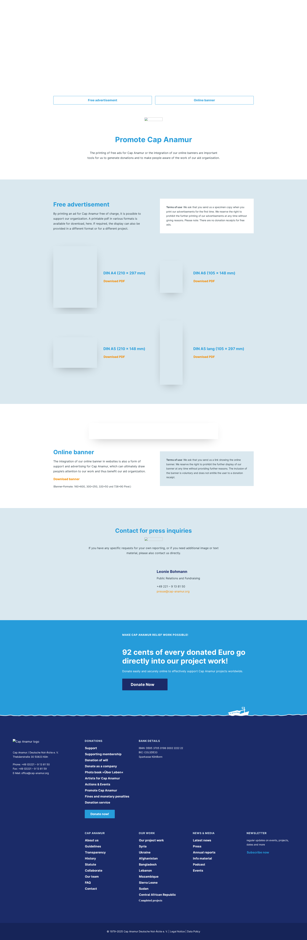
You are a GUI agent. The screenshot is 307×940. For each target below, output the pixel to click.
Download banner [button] (66, 479)
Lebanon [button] (145, 870)
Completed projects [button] (150, 900)
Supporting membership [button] (103, 754)
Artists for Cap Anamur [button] (102, 778)
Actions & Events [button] (97, 784)
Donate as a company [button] (101, 766)
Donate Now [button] (142, 684)
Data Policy (193, 931)
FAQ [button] (88, 882)
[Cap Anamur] (72, 10)
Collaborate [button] (93, 870)
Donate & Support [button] (179, 10)
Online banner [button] (204, 100)
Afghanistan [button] (148, 858)
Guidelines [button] (93, 846)
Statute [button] (90, 864)
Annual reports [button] (204, 852)
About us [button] (109, 10)
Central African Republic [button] (157, 894)
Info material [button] (202, 858)
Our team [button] (92, 876)
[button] (14, 783)
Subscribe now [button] (258, 852)
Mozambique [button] (148, 876)
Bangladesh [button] (148, 864)
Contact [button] (91, 888)
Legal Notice (177, 931)
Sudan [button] (144, 888)
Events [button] (198, 870)
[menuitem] (112, 10)
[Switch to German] (245, 10)
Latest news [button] (202, 840)
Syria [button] (143, 846)
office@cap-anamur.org (35, 773)
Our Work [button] (132, 10)
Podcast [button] (199, 864)
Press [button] (197, 846)
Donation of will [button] (96, 760)
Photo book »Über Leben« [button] (104, 772)
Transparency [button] (95, 852)
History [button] (90, 858)
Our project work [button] (151, 840)
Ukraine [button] (144, 852)
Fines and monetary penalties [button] (107, 796)
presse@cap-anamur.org (173, 591)
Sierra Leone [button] (148, 882)
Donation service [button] (97, 802)
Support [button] (91, 748)
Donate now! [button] (99, 814)
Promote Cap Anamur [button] (101, 790)
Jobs (153, 10)
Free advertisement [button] (102, 100)
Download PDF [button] (114, 281)
